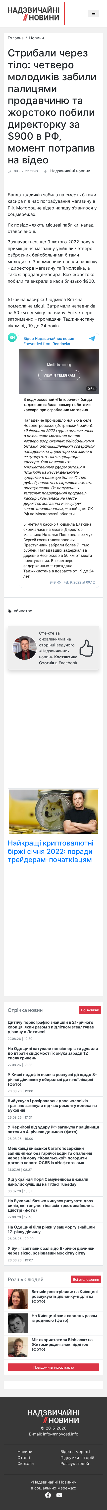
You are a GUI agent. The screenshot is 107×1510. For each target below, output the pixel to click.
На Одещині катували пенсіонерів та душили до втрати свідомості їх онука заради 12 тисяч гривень (53, 1053)
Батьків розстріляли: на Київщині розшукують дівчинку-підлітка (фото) (65, 1296)
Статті (23, 1457)
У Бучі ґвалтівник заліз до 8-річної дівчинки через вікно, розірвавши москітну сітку (51, 1250)
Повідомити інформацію (53, 1367)
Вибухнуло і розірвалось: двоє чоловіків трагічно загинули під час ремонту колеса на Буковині (52, 1105)
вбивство (23, 610)
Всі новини (90, 1010)
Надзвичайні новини (70, 170)
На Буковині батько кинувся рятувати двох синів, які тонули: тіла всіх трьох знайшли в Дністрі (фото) (51, 1205)
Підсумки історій (77, 1457)
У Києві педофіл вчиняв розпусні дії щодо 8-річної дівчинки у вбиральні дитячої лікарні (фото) (52, 1079)
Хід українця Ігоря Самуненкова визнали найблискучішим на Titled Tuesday (48, 1181)
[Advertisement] (53, 729)
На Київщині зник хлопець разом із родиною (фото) (64, 1318)
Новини (36, 37)
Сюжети (25, 1463)
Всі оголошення (86, 1279)
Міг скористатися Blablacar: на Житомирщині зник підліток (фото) (62, 1344)
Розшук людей (74, 1463)
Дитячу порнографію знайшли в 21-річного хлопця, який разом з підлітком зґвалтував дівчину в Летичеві (51, 1027)
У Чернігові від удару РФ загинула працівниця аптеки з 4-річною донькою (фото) (53, 1129)
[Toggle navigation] (93, 14)
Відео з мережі (75, 1451)
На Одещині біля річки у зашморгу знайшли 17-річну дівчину (51, 1229)
